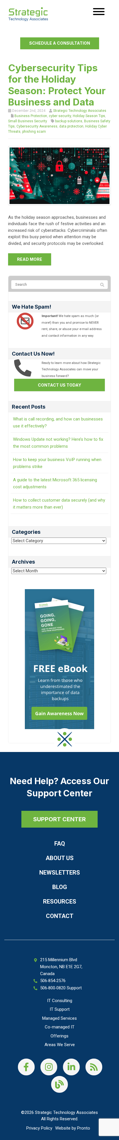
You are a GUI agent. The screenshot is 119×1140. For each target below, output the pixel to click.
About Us (60, 858)
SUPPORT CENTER (59, 819)
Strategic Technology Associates (79, 111)
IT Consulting (59, 1000)
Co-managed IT (60, 1027)
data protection (71, 126)
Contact (59, 916)
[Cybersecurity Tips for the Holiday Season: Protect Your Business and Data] (59, 175)
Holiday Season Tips (89, 116)
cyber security (60, 116)
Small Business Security (27, 121)
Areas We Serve (59, 1044)
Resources (59, 901)
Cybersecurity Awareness (36, 126)
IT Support (60, 1009)
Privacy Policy (39, 1128)
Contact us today (59, 385)
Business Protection (30, 116)
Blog (59, 887)
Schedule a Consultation (59, 43)
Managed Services (59, 1018)
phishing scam (34, 132)
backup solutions (68, 121)
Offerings (59, 1036)
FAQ (59, 843)
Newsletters (59, 872)
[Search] (102, 284)
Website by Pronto (72, 1128)
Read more (29, 259)
